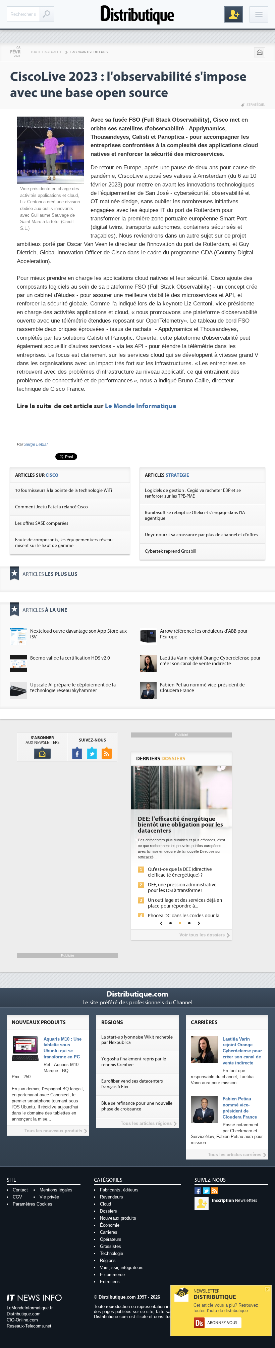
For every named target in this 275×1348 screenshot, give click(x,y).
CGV (17, 1196)
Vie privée (49, 1196)
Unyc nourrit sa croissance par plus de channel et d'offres (201, 535)
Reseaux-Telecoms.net (29, 1326)
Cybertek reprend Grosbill (170, 551)
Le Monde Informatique (140, 406)
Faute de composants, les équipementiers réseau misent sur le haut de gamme (64, 542)
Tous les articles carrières (234, 1154)
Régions (108, 1260)
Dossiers (108, 1211)
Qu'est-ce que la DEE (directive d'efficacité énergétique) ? (180, 872)
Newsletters (234, 1200)
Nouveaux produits (118, 1218)
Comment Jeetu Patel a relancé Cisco (51, 507)
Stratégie (255, 105)
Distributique (137, 14)
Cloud (105, 1204)
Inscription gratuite (233, 14)
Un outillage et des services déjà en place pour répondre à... (185, 903)
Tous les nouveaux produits (53, 1130)
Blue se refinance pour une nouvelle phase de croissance (136, 1106)
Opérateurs (110, 1239)
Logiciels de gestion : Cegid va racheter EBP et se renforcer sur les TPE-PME (193, 493)
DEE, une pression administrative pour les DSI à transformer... (182, 887)
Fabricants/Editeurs (89, 52)
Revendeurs (111, 1196)
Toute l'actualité (46, 52)
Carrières (108, 1232)
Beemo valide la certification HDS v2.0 (70, 658)
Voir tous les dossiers (202, 934)
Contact (20, 1189)
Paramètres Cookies (32, 1204)
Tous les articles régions (146, 1123)
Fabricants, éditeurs (119, 1189)
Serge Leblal (36, 445)
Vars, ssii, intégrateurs (122, 1267)
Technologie (111, 1253)
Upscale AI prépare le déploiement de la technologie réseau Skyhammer (73, 687)
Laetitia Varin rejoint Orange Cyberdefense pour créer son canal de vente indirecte (210, 661)
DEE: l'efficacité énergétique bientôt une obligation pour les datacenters (180, 825)
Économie (109, 1225)
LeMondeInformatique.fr (30, 1307)
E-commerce (112, 1274)
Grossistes (110, 1246)
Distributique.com (24, 1313)
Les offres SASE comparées (41, 523)
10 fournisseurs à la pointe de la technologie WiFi (63, 490)
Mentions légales (56, 1189)
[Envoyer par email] (260, 52)
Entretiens (110, 1281)
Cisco (52, 475)
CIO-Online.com (22, 1319)
